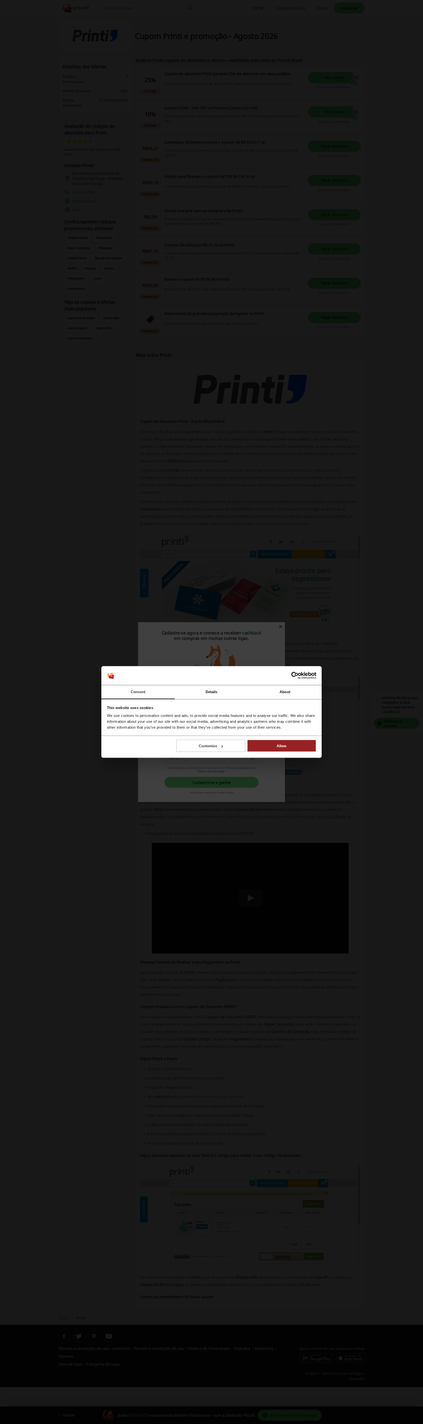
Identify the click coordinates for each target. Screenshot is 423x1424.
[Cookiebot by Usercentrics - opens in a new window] (294, 675)
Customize (208, 746)
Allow (281, 746)
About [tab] (285, 691)
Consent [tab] (138, 691)
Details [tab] (212, 691)
